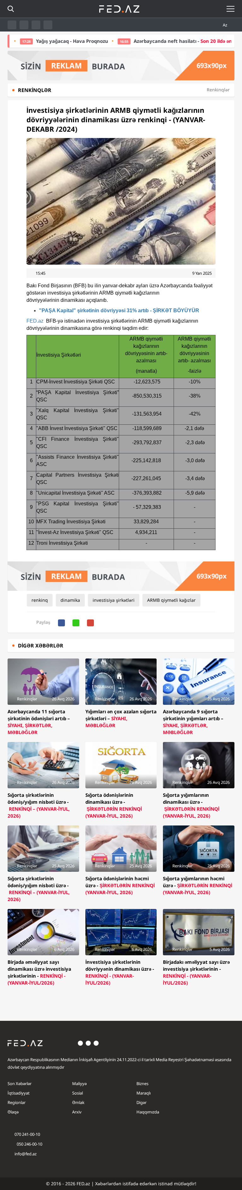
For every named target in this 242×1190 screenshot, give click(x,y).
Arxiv (77, 1112)
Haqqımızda (147, 1112)
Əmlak (78, 1102)
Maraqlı (143, 1093)
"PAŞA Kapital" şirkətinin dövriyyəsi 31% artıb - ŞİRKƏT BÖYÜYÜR (119, 310)
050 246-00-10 (29, 1144)
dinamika (70, 600)
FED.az (34, 321)
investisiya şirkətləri (114, 600)
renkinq (40, 600)
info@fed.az (25, 1154)
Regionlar (17, 1102)
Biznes (142, 1083)
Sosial (77, 1093)
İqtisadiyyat (19, 1093)
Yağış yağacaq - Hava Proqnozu (46, 41)
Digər (141, 1102)
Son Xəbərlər (20, 1083)
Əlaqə (13, 1112)
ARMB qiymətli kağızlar (171, 600)
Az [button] (225, 25)
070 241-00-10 (27, 1134)
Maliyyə (79, 1083)
